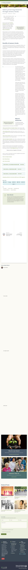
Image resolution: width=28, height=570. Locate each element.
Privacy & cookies (24, 568)
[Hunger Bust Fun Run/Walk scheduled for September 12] (21, 491)
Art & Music (5, 188)
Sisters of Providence (6, 29)
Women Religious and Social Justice (6, 510)
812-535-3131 (13, 543)
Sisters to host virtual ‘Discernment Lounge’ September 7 (20, 510)
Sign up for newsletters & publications (22, 545)
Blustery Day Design (5, 568)
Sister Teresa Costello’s (7, 135)
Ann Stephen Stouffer (6, 350)
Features (14, 13)
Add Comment (4, 522)
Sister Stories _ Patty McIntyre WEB (9, 169)
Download (22, 164)
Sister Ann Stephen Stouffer (7, 156)
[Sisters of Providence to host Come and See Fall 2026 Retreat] (7, 491)
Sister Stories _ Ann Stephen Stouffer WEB (11, 164)
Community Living (16, 188)
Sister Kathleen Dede (6, 131)
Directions (13, 553)
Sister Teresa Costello (6, 161)
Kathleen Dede (5, 405)
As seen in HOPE (10, 188)
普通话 (6, 567)
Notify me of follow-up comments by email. (7, 529)
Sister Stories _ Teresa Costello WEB (10, 173)
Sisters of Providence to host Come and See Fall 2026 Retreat (7, 497)
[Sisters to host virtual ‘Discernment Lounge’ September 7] (21, 504)
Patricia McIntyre (5, 267)
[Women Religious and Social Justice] (7, 504)
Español (4, 567)
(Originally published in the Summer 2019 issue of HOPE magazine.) (14, 177)
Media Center (22, 548)
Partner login (20, 568)
